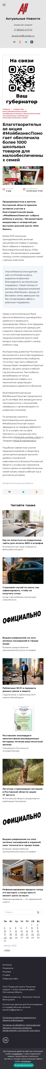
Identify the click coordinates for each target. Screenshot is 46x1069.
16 (38, 931)
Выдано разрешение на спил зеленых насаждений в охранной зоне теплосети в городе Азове (22, 842)
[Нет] (43, 1058)
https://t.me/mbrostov (25, 441)
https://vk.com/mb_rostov (28, 437)
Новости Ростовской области (18, 483)
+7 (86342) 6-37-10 (23, 30)
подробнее (17, 1054)
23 (38, 934)
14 (27, 931)
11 (10, 931)
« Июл (7, 950)
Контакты (7, 965)
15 (32, 931)
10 (5, 931)
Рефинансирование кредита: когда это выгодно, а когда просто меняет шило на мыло (23, 892)
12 (16, 931)
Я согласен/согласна (23, 1065)
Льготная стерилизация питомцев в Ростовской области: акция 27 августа (23, 792)
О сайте (6, 975)
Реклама (7, 972)
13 (22, 931)
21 (27, 934)
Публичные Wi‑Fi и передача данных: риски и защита (19, 689)
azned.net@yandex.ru (23, 36)
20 (22, 934)
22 (32, 934)
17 (5, 934)
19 (16, 934)
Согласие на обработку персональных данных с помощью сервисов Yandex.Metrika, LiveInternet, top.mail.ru (21, 1028)
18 (11, 934)
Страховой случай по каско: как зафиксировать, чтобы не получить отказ (21, 590)
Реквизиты (8, 968)
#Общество (12, 180)
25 (11, 938)
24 (5, 938)
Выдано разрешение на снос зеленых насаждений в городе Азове (20, 641)
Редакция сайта (10, 979)
